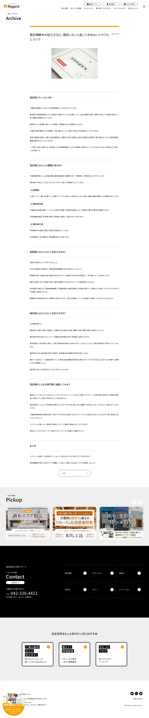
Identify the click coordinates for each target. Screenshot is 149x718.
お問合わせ (15, 582)
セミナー (95, 589)
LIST (64, 473)
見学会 (67, 589)
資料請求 (68, 573)
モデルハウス (97, 573)
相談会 (121, 573)
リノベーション (124, 589)
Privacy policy (137, 698)
